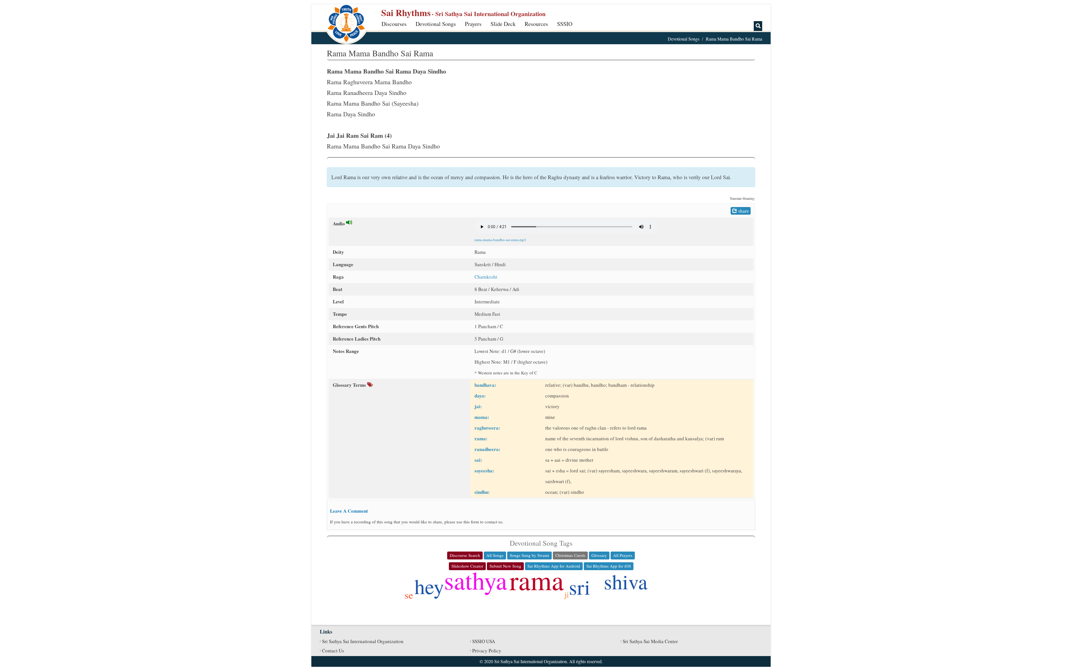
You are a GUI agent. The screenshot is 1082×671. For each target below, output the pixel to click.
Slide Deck (503, 24)
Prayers (473, 24)
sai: (478, 459)
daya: (480, 395)
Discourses (394, 24)
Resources (536, 24)
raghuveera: (487, 427)
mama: (482, 417)
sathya (475, 580)
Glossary (599, 555)
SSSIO (564, 24)
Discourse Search (465, 555)
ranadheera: (487, 449)
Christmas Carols (570, 555)
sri (579, 587)
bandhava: (485, 384)
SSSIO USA (483, 641)
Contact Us (333, 650)
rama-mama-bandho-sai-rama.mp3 (500, 239)
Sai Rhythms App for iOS (608, 566)
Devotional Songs (436, 24)
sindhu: (482, 492)
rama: (481, 438)
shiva (626, 581)
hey (429, 586)
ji (566, 594)
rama (536, 580)
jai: (478, 406)
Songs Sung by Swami (529, 555)
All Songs (495, 555)
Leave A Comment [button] (349, 510)
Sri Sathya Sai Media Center (650, 641)
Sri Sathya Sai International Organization (362, 641)
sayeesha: (484, 470)
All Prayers (622, 555)
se (409, 594)
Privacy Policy (486, 650)
